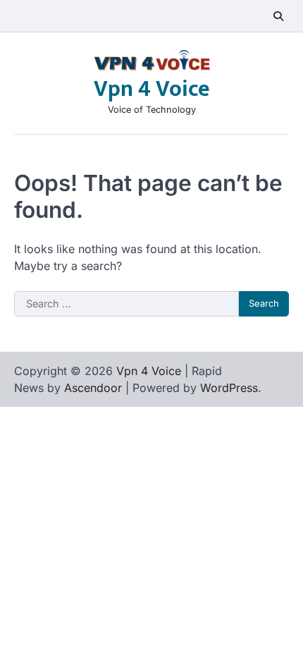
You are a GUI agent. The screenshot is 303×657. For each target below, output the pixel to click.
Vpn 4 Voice (152, 89)
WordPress (229, 388)
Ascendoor (93, 388)
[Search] (278, 16)
